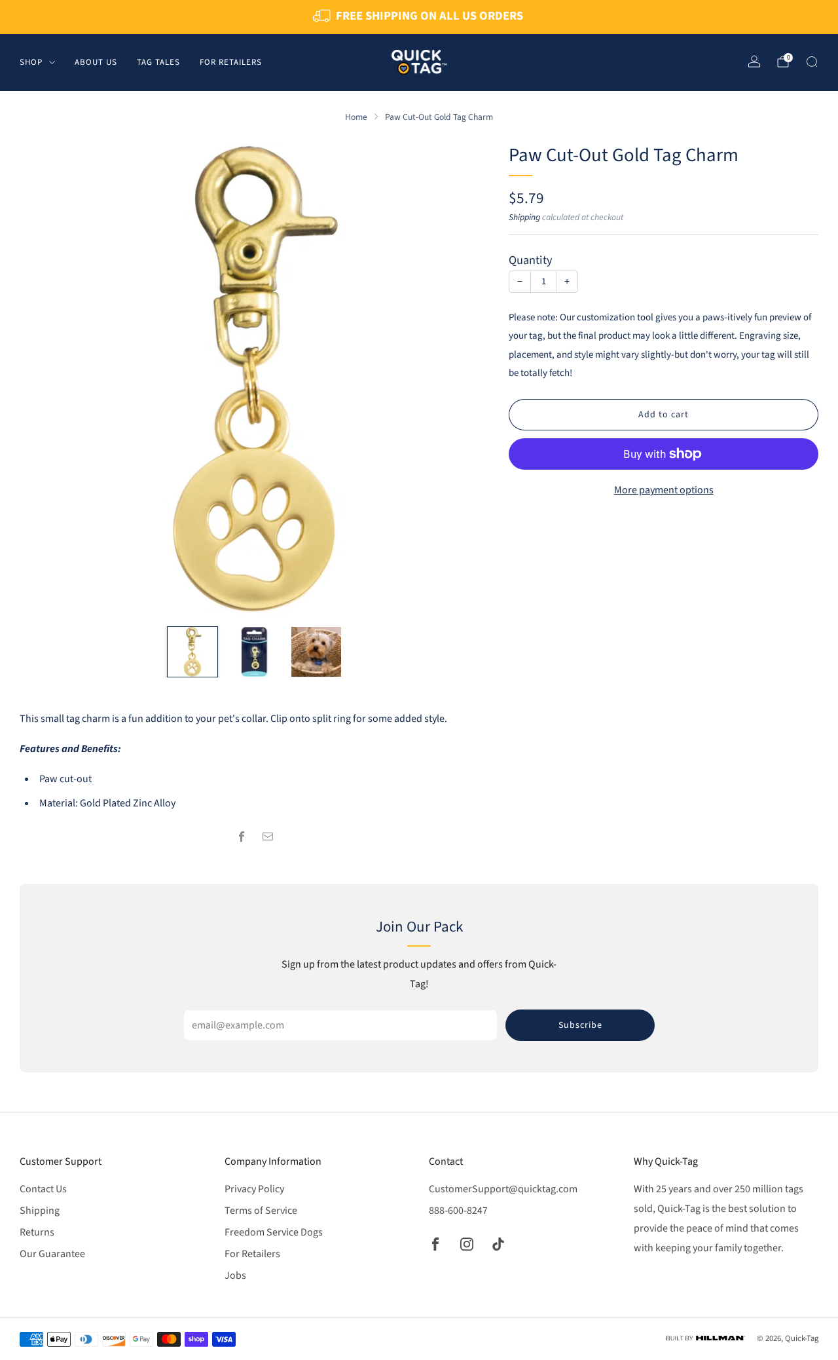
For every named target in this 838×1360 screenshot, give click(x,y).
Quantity (531, 260)
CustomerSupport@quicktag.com (503, 1189)
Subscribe (580, 1025)
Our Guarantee (52, 1254)
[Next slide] (463, 380)
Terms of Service (261, 1210)
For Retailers (231, 61)
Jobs (235, 1275)
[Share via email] (268, 836)
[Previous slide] (45, 380)
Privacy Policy (254, 1189)
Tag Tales (158, 61)
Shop (31, 61)
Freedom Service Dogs (274, 1232)
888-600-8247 (458, 1210)
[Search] (811, 61)
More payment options (664, 490)
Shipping (524, 217)
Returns (37, 1232)
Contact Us (43, 1189)
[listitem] (419, 17)
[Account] (754, 61)
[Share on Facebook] (241, 836)
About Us (96, 61)
